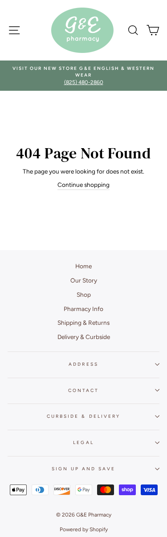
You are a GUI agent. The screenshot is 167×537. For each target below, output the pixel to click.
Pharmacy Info (83, 308)
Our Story (83, 280)
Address (83, 364)
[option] (83, 76)
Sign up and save (84, 469)
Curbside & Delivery (83, 416)
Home (83, 266)
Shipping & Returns (83, 322)
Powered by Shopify (84, 529)
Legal (83, 442)
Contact (83, 390)
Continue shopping (83, 184)
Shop (84, 294)
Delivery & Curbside (83, 336)
